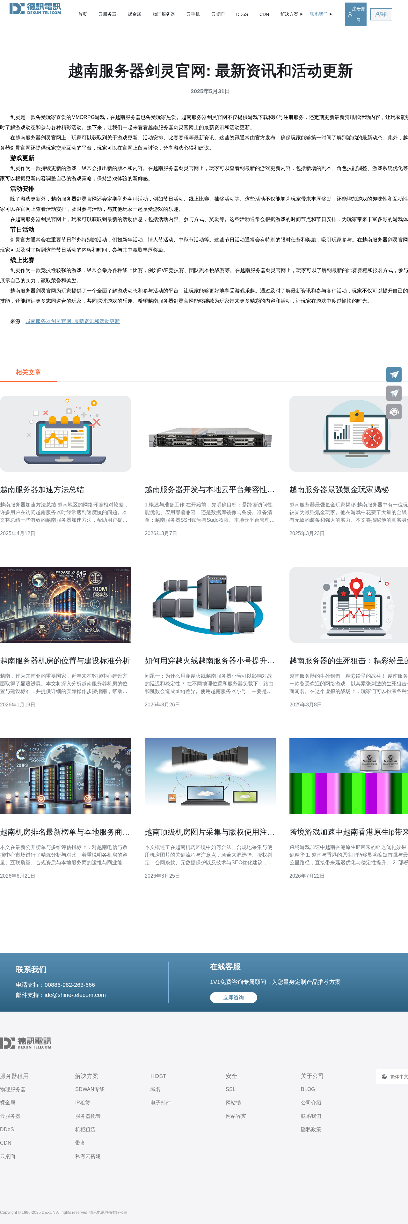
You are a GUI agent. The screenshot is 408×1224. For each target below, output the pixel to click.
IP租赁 (82, 1102)
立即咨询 (233, 997)
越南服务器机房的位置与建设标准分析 (65, 660)
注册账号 (358, 14)
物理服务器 (164, 14)
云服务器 (107, 14)
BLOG (308, 1089)
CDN (264, 14)
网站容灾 (236, 1116)
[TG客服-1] (394, 374)
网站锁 (233, 1102)
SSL (231, 1089)
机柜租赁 (85, 1129)
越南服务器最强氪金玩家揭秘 (339, 489)
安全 (231, 1076)
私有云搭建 (88, 1156)
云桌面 (218, 14)
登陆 (384, 14)
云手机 (193, 14)
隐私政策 (311, 1129)
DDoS (242, 14)
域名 (155, 1089)
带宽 (80, 1143)
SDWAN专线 (90, 1089)
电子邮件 (160, 1102)
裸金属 (134, 14)
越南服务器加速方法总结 (42, 489)
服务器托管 (88, 1116)
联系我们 (311, 1116)
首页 (82, 14)
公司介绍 (311, 1102)
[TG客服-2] (394, 393)
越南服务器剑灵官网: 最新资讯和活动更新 (73, 321)
